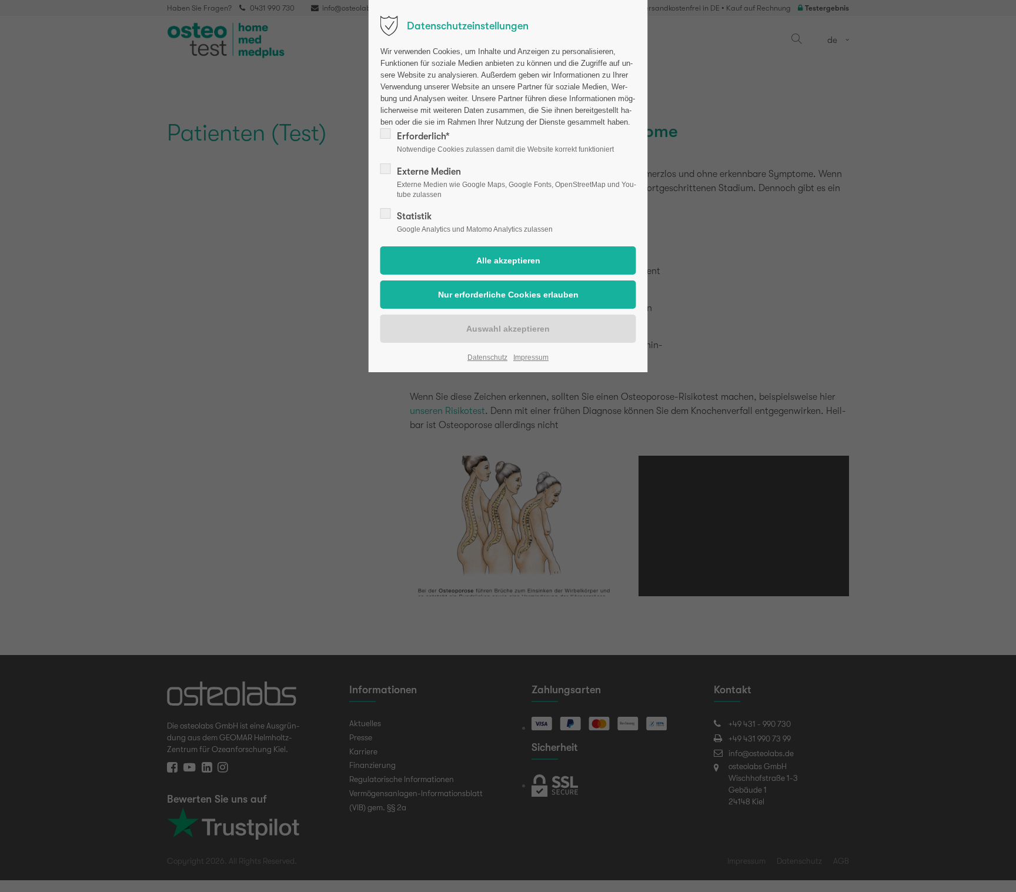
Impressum (531, 357)
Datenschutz (487, 357)
